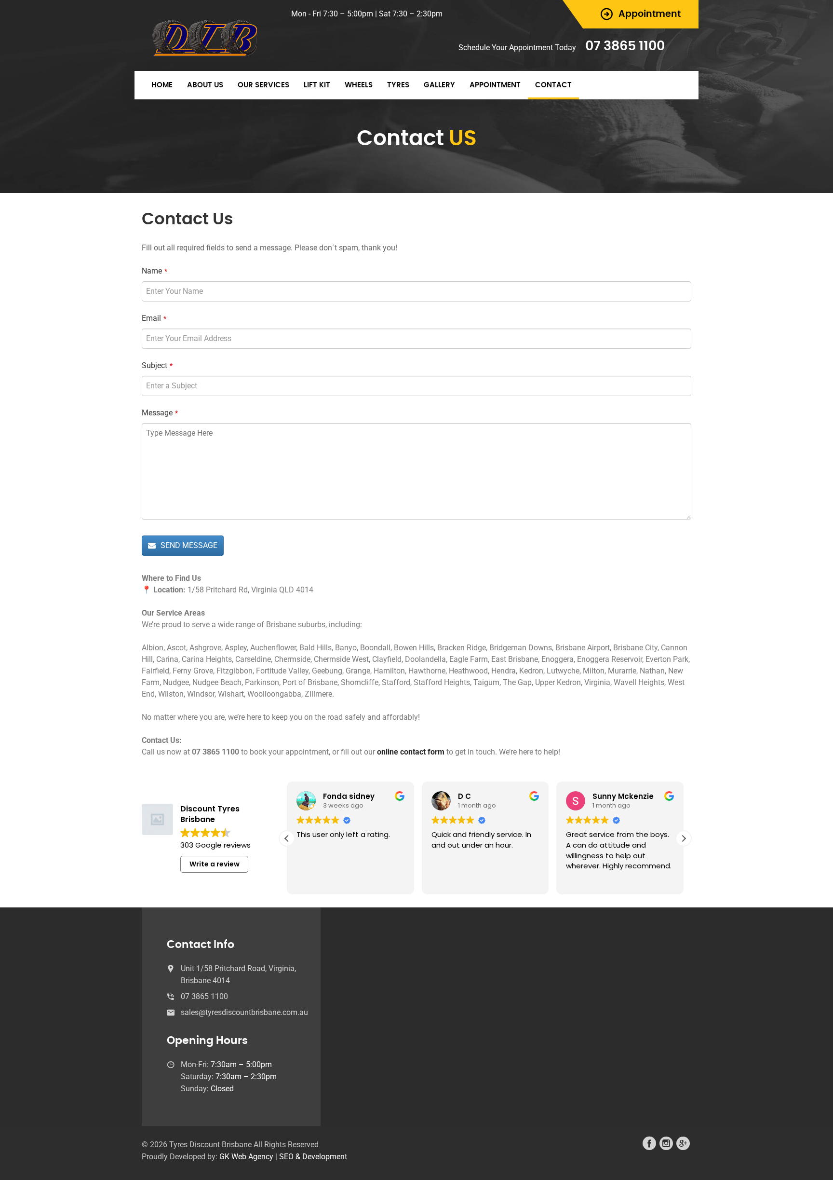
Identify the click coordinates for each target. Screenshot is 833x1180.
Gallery (439, 85)
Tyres (398, 85)
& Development (321, 1156)
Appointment (495, 85)
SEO (286, 1156)
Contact (553, 85)
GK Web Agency (246, 1156)
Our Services (263, 85)
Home (162, 85)
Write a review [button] (214, 864)
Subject (157, 365)
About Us (205, 85)
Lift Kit (317, 85)
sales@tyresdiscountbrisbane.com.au (244, 1012)
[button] (683, 838)
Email (154, 318)
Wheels (359, 85)
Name (154, 270)
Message (160, 412)
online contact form (410, 751)
